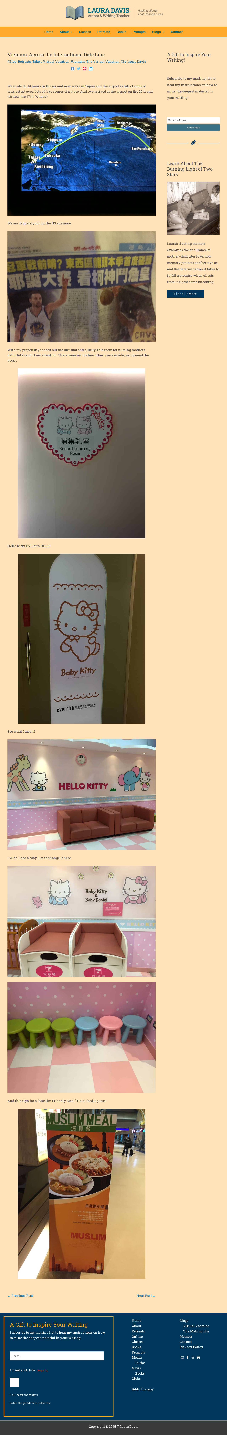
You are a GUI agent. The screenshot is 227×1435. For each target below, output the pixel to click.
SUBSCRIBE (193, 127)
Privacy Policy (191, 1347)
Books (136, 1347)
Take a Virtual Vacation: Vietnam (58, 61)
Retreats (24, 61)
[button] (71, 32)
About (136, 1326)
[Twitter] (78, 68)
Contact (186, 1342)
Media (137, 1357)
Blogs (184, 1320)
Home (136, 1320)
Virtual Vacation (195, 1326)
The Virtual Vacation (103, 61)
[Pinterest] (84, 68)
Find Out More (185, 294)
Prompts (138, 1352)
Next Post (146, 1295)
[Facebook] (72, 68)
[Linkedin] (90, 68)
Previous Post (20, 1295)
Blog (12, 61)
